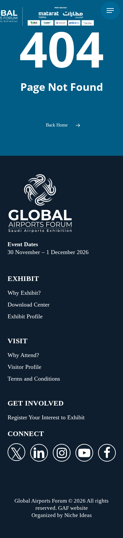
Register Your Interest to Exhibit (46, 417)
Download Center (29, 304)
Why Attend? (23, 355)
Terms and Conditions (34, 378)
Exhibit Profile (25, 316)
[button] (110, 10)
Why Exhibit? (24, 292)
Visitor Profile (24, 367)
